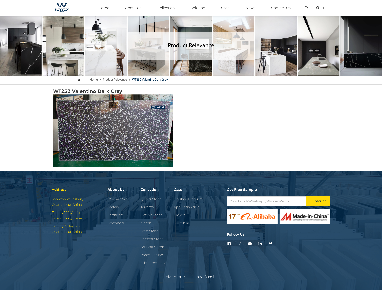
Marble (146, 223)
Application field (187, 207)
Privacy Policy (175, 276)
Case (225, 8)
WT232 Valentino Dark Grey (150, 79)
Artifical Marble (153, 247)
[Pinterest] (270, 244)
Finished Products (188, 199)
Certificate (115, 215)
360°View (181, 223)
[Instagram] (239, 244)
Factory (113, 207)
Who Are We (117, 199)
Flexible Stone (152, 215)
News (250, 8)
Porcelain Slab (152, 255)
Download (115, 223)
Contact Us (281, 8)
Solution (198, 8)
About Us (133, 8)
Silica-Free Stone (154, 263)
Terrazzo (147, 207)
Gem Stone (149, 231)
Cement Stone (152, 239)
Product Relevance (115, 79)
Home (103, 8)
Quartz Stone (151, 199)
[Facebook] (229, 244)
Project (179, 215)
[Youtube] (250, 244)
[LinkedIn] (260, 244)
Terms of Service (204, 276)
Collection (166, 8)
